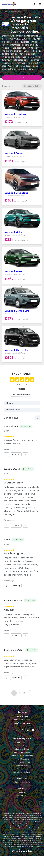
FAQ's (22, 798)
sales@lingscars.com (22, 723)
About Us (22, 792)
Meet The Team (22, 795)
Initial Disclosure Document (22, 755)
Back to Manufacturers (13, 11)
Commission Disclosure (22, 772)
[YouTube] (33, 730)
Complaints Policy (22, 765)
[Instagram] (22, 730)
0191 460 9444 (22, 716)
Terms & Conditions (22, 759)
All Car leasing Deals (22, 782)
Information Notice (22, 749)
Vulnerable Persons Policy (22, 752)
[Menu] (40, 4)
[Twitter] (16, 730)
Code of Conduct (22, 742)
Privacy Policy (22, 768)
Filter (22, 77)
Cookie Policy (22, 746)
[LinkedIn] (27, 730)
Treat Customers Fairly (22, 762)
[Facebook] (11, 730)
